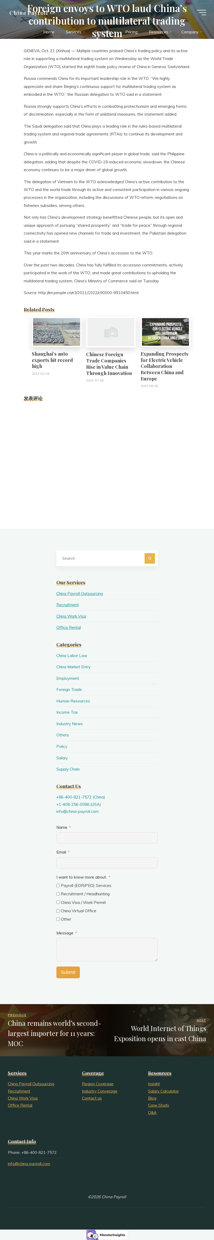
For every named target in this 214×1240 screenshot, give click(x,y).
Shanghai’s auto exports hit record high (52, 359)
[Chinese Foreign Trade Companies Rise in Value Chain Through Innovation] (110, 331)
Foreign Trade (69, 689)
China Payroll (28, 12)
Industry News (69, 723)
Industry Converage (99, 1091)
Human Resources (73, 701)
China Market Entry (73, 666)
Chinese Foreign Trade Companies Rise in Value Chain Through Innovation (109, 363)
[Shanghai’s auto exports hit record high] (56, 331)
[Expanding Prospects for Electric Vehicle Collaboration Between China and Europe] (165, 331)
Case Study (158, 1105)
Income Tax (67, 712)
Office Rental (68, 627)
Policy (61, 746)
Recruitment (67, 604)
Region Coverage (98, 1083)
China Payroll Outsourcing (79, 593)
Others (62, 734)
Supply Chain (68, 769)
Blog (152, 1098)
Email (61, 852)
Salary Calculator (163, 1091)
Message (64, 933)
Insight (154, 1083)
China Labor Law (71, 655)
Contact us (92, 1098)
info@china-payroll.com (77, 811)
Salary (62, 757)
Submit (68, 972)
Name (61, 827)
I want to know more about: (82, 877)
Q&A (152, 1112)
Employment (67, 678)
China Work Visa (71, 616)
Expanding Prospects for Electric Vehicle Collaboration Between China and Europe (164, 366)
